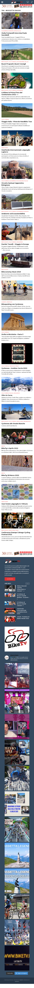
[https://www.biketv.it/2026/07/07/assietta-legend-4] (17, 855)
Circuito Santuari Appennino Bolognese (12, 184)
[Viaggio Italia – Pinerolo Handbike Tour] (17, 110)
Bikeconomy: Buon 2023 (11, 272)
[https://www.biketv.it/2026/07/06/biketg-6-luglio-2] (17, 906)
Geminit (17, 981)
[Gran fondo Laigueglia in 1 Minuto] (17, 492)
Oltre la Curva (6, 395)
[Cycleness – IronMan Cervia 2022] (17, 353)
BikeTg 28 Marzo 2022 (10, 475)
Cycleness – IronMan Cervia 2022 (14, 368)
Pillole (19, 30)
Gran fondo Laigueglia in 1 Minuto (14, 504)
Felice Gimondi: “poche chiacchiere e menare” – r (22, 588)
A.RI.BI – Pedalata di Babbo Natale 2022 (23, 617)
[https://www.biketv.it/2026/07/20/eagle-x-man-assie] (17, 675)
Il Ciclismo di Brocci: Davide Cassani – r (21, 603)
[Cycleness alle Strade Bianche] (17, 411)
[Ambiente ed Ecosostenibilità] (17, 202)
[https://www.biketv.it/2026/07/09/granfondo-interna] (17, 829)
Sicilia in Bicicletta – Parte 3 (12, 334)
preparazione (27, 421)
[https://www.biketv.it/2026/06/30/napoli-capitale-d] (17, 932)
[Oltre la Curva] (17, 384)
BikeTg (3, 446)
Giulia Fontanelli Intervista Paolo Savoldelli (14, 34)
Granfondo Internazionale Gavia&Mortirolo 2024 (22, 611)
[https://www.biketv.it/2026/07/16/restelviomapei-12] (17, 752)
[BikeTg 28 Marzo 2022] (17, 463)
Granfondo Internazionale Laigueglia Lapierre (15, 151)
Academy (3, 302)
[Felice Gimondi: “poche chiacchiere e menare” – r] (10, 588)
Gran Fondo (4, 147)
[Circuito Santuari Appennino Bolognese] (17, 170)
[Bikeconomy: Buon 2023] (17, 260)
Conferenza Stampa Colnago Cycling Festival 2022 (15, 533)
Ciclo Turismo (12, 61)
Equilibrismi (4, 30)
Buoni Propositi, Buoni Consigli (13, 64)
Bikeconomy (4, 61)
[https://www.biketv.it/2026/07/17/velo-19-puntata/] (17, 700)
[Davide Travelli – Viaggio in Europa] (17, 231)
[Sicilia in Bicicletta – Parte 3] (17, 321)
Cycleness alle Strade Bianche (13, 424)
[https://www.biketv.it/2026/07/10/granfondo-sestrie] (17, 803)
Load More (17, 544)
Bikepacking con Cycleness (12, 304)
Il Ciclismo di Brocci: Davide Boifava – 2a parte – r (23, 596)
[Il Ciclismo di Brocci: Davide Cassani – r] (10, 603)
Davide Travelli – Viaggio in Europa (15, 244)
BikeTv (21, 979)
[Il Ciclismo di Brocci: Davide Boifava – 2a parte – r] (10, 595)
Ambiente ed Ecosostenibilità (13, 214)
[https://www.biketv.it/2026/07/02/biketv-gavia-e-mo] (17, 958)
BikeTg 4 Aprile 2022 (9, 448)
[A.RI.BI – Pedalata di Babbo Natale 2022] (10, 619)
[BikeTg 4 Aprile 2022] (17, 436)
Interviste (11, 30)
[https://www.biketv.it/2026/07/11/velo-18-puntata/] (17, 726)
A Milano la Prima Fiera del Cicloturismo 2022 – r (11, 93)
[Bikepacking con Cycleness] (17, 290)
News (15, 30)
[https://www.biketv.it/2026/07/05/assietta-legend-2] (17, 880)
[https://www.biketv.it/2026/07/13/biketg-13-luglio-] (17, 778)
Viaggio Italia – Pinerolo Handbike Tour (16, 122)
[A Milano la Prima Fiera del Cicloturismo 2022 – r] (17, 81)
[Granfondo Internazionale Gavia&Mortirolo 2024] (10, 611)
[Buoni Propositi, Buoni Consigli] (17, 52)
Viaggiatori (20, 242)
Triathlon (9, 302)
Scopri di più (10, 579)
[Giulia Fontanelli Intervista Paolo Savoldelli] (17, 20)
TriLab (16, 366)
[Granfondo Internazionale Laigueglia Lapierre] (17, 138)
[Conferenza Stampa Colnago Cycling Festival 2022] (17, 520)
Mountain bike (20, 61)
